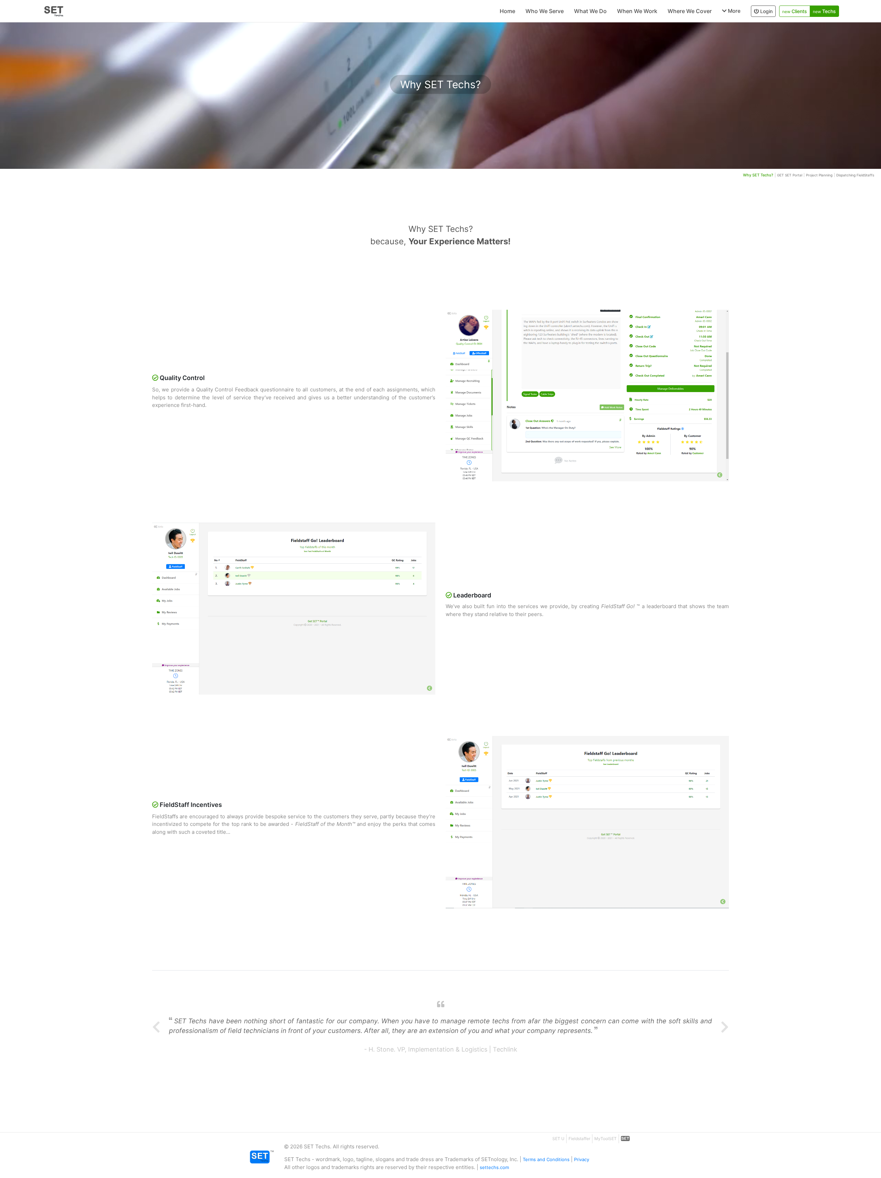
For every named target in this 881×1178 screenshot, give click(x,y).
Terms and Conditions (546, 1159)
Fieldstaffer (579, 1138)
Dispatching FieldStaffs (855, 175)
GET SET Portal (789, 175)
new (794, 11)
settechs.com (494, 1167)
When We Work (637, 11)
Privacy (581, 1159)
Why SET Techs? (758, 175)
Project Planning (819, 175)
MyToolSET (605, 1138)
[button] (725, 1027)
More (733, 11)
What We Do (590, 11)
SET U (558, 1138)
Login (766, 11)
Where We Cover (690, 11)
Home (507, 11)
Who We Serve (545, 11)
